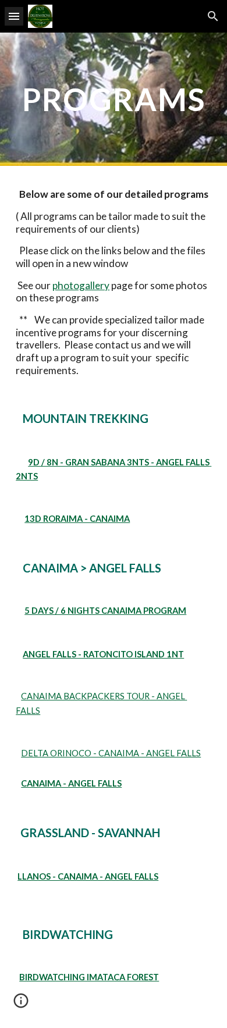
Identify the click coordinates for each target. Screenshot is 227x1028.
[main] (113, 99)
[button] (14, 16)
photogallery (80, 285)
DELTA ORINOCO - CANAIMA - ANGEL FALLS (111, 753)
